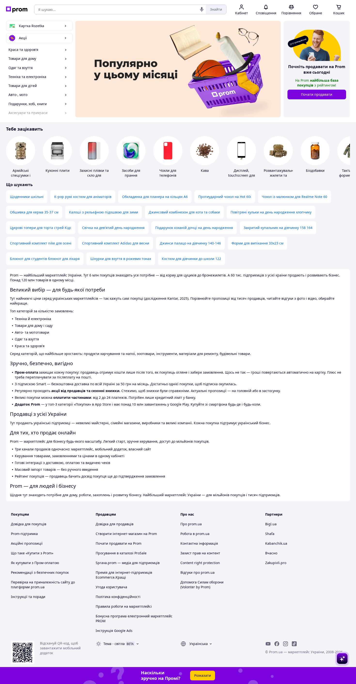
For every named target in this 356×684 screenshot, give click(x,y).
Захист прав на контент (200, 553)
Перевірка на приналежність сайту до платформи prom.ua (43, 584)
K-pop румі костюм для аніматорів (82, 196)
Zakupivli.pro (275, 562)
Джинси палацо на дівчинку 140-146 (190, 243)
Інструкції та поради (28, 596)
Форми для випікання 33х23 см (257, 243)
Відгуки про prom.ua (197, 572)
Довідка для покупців (28, 524)
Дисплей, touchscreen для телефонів (241, 175)
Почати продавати (316, 94)
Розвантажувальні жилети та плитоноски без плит (279, 177)
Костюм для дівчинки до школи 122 (191, 258)
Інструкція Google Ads (114, 630)
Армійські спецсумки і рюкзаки (21, 175)
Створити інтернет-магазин (119, 533)
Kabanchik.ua (276, 543)
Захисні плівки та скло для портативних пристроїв (94, 177)
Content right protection (200, 562)
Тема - (114, 643)
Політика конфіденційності (118, 596)
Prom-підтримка (24, 533)
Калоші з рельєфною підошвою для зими (103, 212)
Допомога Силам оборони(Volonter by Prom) (202, 584)
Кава (205, 170)
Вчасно (271, 553)
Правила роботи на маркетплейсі (124, 606)
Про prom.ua (191, 524)
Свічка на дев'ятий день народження (113, 227)
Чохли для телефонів (167, 173)
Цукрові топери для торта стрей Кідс (40, 227)
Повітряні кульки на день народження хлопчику (271, 212)
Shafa (269, 533)
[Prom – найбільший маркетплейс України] (16, 10)
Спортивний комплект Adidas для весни (115, 243)
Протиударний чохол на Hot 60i (224, 196)
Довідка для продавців (114, 524)
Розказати (202, 675)
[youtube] (268, 644)
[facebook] (277, 644)
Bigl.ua (271, 524)
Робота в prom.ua (194, 533)
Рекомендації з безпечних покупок (40, 572)
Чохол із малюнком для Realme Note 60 (294, 196)
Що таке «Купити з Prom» (32, 553)
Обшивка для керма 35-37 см (34, 212)
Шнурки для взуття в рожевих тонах (120, 258)
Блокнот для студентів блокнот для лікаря (45, 258)
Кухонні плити (58, 170)
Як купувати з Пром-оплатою (35, 562)
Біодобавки (315, 170)
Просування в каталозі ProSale (121, 553)
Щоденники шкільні (27, 196)
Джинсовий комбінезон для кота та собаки (184, 212)
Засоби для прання (131, 173)
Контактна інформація (199, 543)
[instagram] (285, 644)
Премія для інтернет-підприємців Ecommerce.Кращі (124, 575)
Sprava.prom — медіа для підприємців (128, 562)
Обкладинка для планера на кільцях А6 (155, 196)
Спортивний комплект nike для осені (40, 243)
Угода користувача (111, 587)
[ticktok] (294, 644)
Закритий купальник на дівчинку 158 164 (278, 227)
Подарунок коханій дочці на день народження (194, 227)
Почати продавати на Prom (118, 543)
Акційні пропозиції (27, 543)
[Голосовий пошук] (202, 9)
